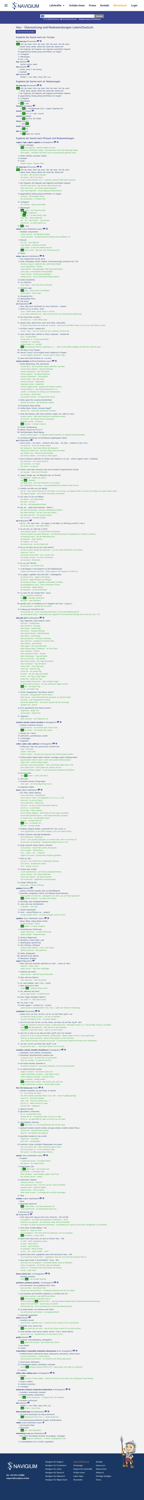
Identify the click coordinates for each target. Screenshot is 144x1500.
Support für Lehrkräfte (82, 1469)
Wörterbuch (120, 5)
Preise (92, 5)
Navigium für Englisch (54, 1462)
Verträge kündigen (103, 1476)
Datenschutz (101, 1469)
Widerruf (100, 1473)
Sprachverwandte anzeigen (25, 32)
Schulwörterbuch (69, 19)
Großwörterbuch (52, 19)
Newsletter (78, 1480)
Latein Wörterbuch (81, 1462)
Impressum (100, 1465)
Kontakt (104, 5)
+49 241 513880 (17, 1475)
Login (134, 5)
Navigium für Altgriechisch (56, 1480)
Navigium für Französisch (55, 1465)
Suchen (99, 16)
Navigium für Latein (53, 1469)
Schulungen (78, 1465)
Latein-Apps (78, 1476)
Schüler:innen (77, 5)
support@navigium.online (17, 1478)
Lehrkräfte (55, 5)
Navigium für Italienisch (55, 1476)
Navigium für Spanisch (54, 1473)
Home (98, 1480)
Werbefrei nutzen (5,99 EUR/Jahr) (90, 19)
